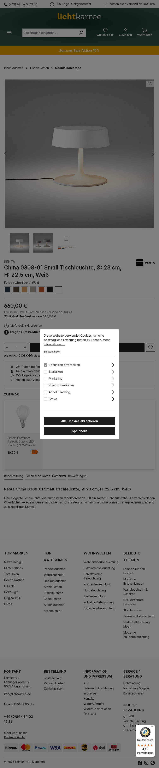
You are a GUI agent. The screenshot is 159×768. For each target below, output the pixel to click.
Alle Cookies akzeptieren (79, 421)
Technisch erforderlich (64, 364)
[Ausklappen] (113, 364)
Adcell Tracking (59, 392)
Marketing (56, 378)
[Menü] (152, 727)
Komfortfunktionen (61, 385)
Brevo (53, 398)
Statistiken (56, 371)
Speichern (79, 430)
